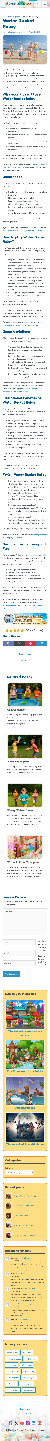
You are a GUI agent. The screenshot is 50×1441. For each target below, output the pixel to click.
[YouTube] (22, 1423)
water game (29, 1390)
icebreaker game (14, 1359)
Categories (9, 1168)
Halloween (26, 1352)
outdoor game (13, 1377)
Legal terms (25, 1409)
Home (25, 1405)
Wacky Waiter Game (20, 810)
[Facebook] (11, 1423)
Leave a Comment (10, 32)
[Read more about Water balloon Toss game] (25, 847)
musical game (12, 1371)
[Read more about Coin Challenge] (25, 694)
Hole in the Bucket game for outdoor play (21, 325)
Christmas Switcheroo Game (25, 1235)
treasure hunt (13, 1390)
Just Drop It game (18, 761)
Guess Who (24, 1319)
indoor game (31, 1359)
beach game (12, 1352)
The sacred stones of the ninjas (25, 1033)
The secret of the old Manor (25, 1144)
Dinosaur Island (25, 1107)
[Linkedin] (34, 1423)
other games (28, 1371)
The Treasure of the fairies (25, 1071)
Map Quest (20, 1273)
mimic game (26, 1365)
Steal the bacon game (26, 1304)
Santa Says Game (21, 1216)
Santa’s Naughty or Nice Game (26, 1196)
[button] (38, 4)
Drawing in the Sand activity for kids (19, 468)
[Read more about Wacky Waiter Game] (25, 795)
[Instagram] (28, 1423)
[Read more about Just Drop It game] (25, 746)
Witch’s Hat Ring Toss (30, 1288)
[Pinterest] (39, 1423)
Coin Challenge (16, 709)
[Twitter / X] (16, 1423)
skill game (11, 1384)
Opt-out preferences (25, 1418)
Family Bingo (24, 1258)
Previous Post (25, 654)
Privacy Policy (25, 1413)
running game (29, 1377)
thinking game (26, 1384)
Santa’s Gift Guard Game (24, 1206)
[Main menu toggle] (44, 4)
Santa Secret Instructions (24, 1225)
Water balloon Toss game (23, 862)
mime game (11, 1365)
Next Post (25, 660)
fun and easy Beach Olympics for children (24, 230)
